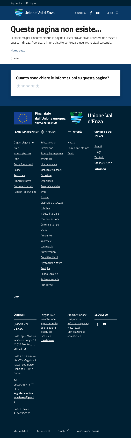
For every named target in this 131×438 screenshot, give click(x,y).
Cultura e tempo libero (50, 227)
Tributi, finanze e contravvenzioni (50, 216)
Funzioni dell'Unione (25, 192)
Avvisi (71, 153)
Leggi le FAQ (48, 315)
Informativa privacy (78, 323)
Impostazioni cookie (88, 431)
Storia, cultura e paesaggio (103, 165)
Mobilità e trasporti (51, 170)
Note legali (74, 328)
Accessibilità (43, 431)
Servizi (51, 132)
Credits (61, 431)
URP (16, 296)
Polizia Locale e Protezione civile (50, 276)
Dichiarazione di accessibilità (76, 334)
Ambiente (46, 235)
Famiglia (45, 268)
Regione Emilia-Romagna (23, 3)
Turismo (45, 197)
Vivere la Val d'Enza (103, 134)
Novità (77, 132)
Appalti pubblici (49, 257)
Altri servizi (47, 285)
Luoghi (98, 152)
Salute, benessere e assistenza (52, 156)
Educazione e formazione (48, 145)
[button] (117, 13)
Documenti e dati (23, 186)
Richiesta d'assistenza (47, 338)
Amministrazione (27, 132)
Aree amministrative (22, 150)
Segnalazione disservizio (48, 330)
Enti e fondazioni (23, 164)
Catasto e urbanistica (47, 178)
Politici (17, 170)
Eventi (98, 146)
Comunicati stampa (78, 148)
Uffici (16, 159)
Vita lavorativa (49, 164)
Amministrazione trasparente (77, 317)
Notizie (71, 142)
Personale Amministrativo (22, 178)
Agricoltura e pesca (51, 263)
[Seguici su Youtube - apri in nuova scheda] (96, 13)
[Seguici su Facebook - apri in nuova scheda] (89, 13)
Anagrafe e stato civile (50, 189)
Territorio (99, 157)
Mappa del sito (21, 431)
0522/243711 (22, 384)
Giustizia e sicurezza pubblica (52, 205)
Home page (18, 50)
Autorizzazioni (48, 252)
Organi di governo (24, 142)
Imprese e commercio (47, 243)
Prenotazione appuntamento (49, 321)
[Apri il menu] (5, 13)
